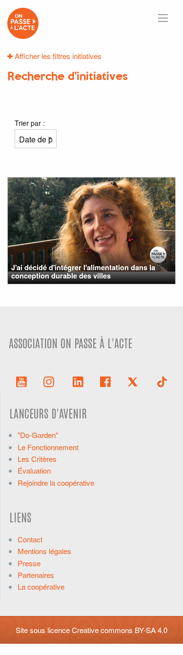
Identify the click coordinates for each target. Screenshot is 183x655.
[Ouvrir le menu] (163, 18)
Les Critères (37, 459)
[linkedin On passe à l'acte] (78, 381)
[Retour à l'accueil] (23, 22)
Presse (29, 563)
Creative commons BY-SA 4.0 (119, 630)
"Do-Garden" (38, 435)
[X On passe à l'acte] (134, 381)
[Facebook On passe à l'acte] (105, 381)
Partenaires (36, 575)
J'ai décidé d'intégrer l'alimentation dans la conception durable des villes (83, 271)
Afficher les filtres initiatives (57, 56)
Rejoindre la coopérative (56, 482)
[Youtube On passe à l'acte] (21, 381)
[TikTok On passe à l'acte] (162, 381)
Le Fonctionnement (48, 447)
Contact (30, 539)
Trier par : (30, 123)
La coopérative (41, 586)
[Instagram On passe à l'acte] (50, 381)
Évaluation (34, 470)
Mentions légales (44, 551)
